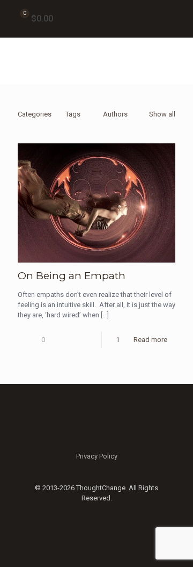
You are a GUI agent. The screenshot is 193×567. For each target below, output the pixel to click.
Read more (150, 340)
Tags (72, 114)
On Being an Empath (71, 276)
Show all (162, 114)
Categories (34, 114)
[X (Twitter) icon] (97, 513)
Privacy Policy (96, 456)
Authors (115, 114)
